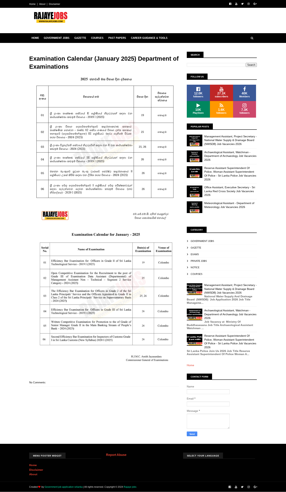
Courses (97, 37)
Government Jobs (56, 37)
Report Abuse (116, 454)
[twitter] (242, 4)
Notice (195, 267)
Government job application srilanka (64, 487)
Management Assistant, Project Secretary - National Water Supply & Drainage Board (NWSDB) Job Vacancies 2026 (230, 140)
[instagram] (248, 4)
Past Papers (117, 37)
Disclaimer (54, 4)
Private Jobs (199, 261)
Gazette (80, 37)
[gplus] (255, 4)
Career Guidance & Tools (149, 37)
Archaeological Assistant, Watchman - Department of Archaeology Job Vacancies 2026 (230, 156)
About (42, 4)
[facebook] (230, 4)
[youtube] (236, 4)
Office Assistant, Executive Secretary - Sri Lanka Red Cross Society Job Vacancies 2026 (229, 191)
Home (32, 4)
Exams (195, 254)
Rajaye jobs (130, 487)
